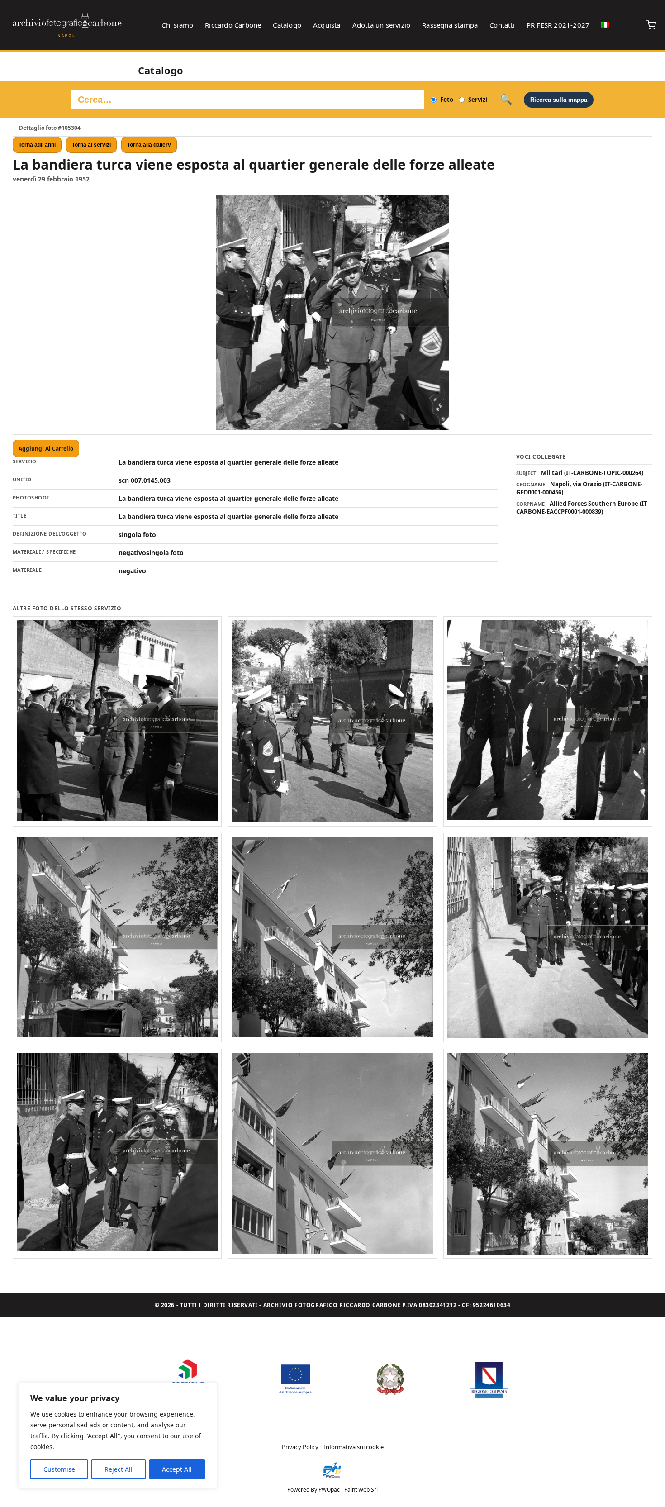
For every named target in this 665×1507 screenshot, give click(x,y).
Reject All (118, 1469)
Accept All (177, 1469)
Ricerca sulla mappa (558, 99)
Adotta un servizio (381, 24)
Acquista (327, 24)
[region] (117, 1436)
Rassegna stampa (450, 24)
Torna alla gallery (149, 145)
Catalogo (287, 24)
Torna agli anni (37, 145)
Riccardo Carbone (233, 24)
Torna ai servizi (91, 145)
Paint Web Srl (361, 1489)
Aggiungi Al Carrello (46, 448)
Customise (59, 1469)
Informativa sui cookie (354, 1447)
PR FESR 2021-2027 (558, 24)
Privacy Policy (300, 1447)
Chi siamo (177, 24)
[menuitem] (605, 25)
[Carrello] (651, 25)
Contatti (502, 24)
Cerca (506, 99)
